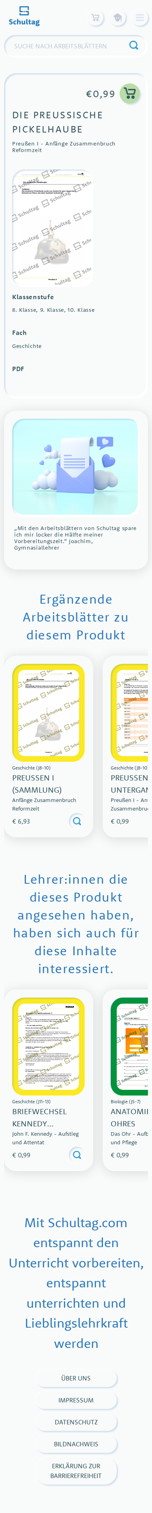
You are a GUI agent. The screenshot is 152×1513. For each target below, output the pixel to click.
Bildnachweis (76, 1444)
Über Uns (76, 1378)
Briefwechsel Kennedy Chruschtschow (46, 1123)
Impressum (76, 1400)
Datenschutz (76, 1422)
